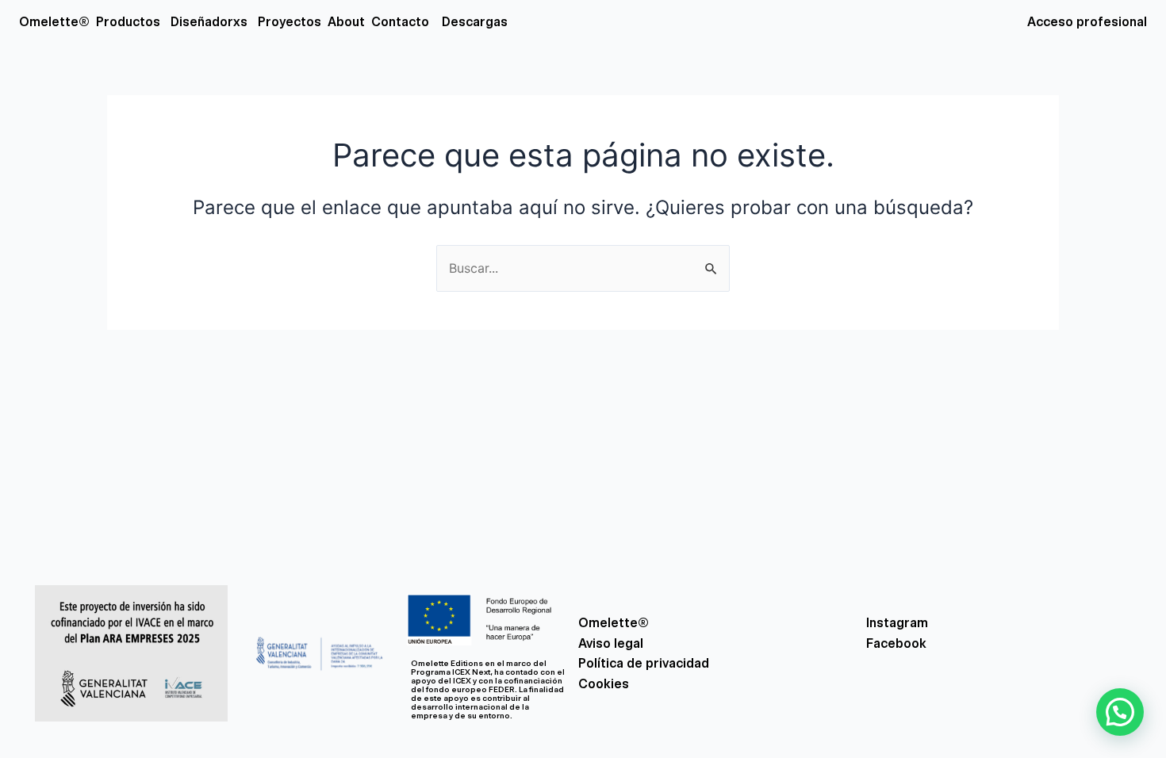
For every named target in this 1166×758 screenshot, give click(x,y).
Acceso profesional (1087, 21)
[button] (1120, 712)
